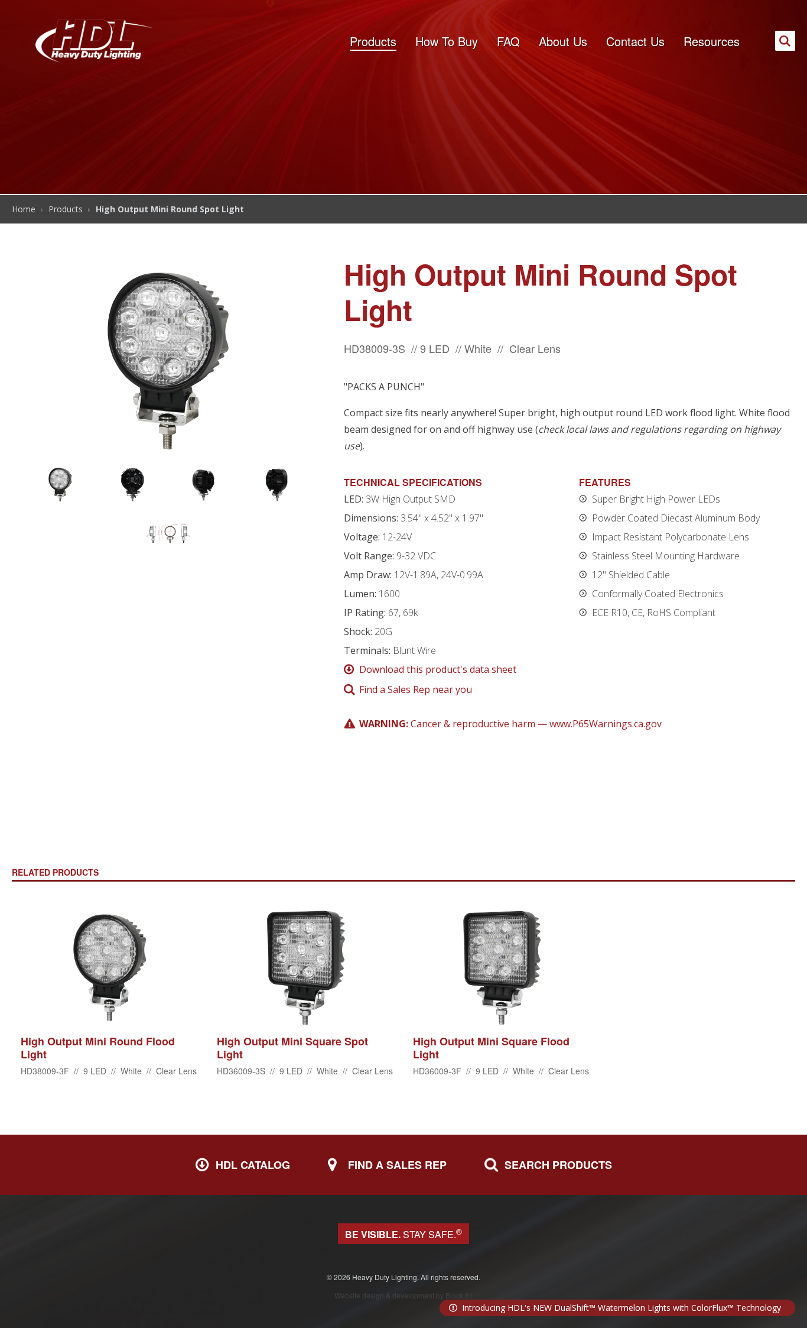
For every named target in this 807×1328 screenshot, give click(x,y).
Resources (712, 41)
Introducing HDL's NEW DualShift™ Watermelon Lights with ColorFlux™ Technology (621, 1307)
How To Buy (446, 41)
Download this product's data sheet (437, 669)
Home (23, 209)
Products (373, 41)
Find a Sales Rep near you (415, 689)
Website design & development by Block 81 (403, 1295)
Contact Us (635, 41)
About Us (563, 41)
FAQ (508, 41)
